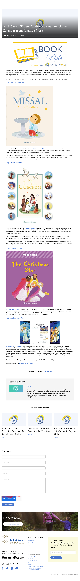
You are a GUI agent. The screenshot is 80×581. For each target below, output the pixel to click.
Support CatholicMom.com (35, 545)
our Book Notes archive (26, 363)
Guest (22, 35)
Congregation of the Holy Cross (34, 563)
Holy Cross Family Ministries (35, 557)
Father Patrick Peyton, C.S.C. (35, 566)
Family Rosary (32, 559)
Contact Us (31, 543)
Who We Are (31, 540)
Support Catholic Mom (13, 524)
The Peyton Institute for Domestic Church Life (34, 568)
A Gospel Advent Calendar (17, 318)
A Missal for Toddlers (15, 82)
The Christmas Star (14, 248)
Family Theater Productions (35, 561)
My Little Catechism (14, 162)
